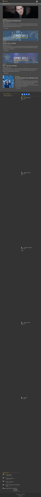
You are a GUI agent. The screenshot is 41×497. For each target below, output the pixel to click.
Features (4, 41)
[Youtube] (29, 94)
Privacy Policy (23, 494)
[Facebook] (24, 94)
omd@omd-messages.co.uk (8, 95)
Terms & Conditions (18, 494)
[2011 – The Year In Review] (20, 58)
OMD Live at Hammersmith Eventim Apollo (15, 489)
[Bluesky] (22, 94)
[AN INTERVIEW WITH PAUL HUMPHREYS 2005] (8, 81)
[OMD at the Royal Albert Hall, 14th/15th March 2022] (4, 485)
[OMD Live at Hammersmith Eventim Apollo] (8, 488)
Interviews (5, 19)
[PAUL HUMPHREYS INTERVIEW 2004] (20, 12)
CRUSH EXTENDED (8, 474)
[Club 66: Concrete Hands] (4, 478)
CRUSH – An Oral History (9, 481)
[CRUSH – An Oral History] (4, 482)
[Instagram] (27, 94)
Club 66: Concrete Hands (10, 478)
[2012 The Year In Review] (20, 35)
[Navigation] (37, 1)
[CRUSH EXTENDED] (4, 475)
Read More (6, 28)
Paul (10, 22)
